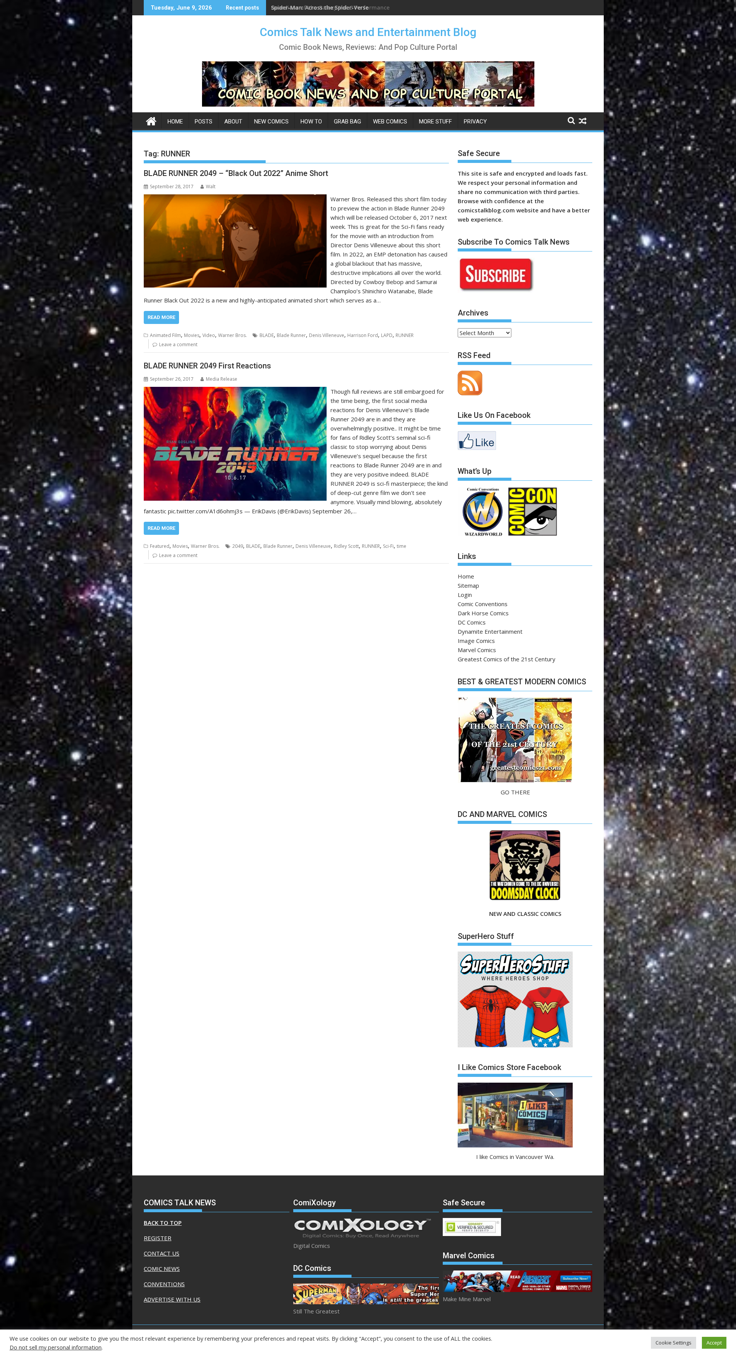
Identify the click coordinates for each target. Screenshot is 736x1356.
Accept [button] (714, 1342)
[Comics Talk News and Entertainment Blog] (151, 120)
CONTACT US (161, 1253)
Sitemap (468, 585)
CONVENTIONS (164, 1284)
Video (208, 335)
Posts (203, 121)
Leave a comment (178, 344)
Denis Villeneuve (326, 335)
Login (465, 594)
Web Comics (390, 121)
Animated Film (165, 335)
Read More (161, 317)
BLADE (267, 335)
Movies (191, 335)
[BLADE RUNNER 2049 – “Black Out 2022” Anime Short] (235, 199)
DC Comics (472, 622)
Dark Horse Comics (483, 613)
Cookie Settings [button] (674, 1342)
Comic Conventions (483, 604)
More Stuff (435, 121)
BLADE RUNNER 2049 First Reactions (207, 365)
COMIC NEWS (162, 1268)
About (233, 121)
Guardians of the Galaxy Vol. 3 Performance (330, 7)
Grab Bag (347, 121)
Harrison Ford (362, 335)
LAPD (387, 335)
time (401, 546)
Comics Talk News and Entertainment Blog (368, 32)
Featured (159, 546)
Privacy (475, 121)
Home (175, 121)
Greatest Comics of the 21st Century (506, 659)
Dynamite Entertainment (490, 631)
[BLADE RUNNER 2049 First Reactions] (235, 391)
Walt (210, 186)
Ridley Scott (346, 546)
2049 (237, 546)
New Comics (271, 121)
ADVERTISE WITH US (172, 1299)
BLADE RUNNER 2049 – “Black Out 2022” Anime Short (236, 173)
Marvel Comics (477, 650)
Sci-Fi (388, 546)
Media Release (221, 379)
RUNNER (405, 335)
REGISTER (157, 1238)
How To (311, 121)
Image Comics (476, 640)
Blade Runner (291, 335)
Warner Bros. (232, 335)
